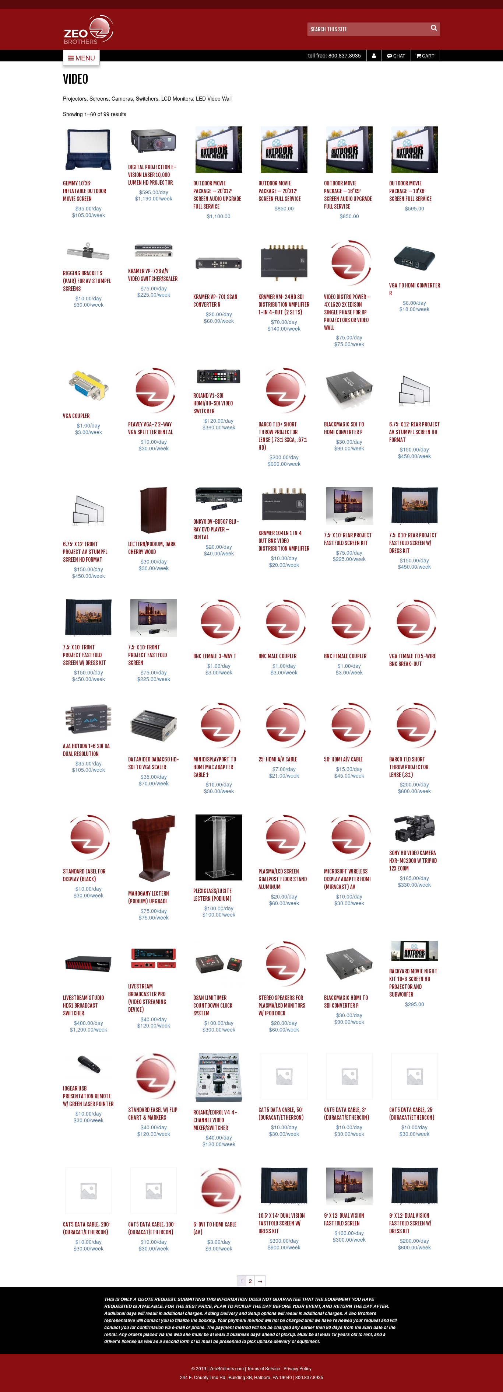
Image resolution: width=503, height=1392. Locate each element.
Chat (398, 55)
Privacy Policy (298, 1368)
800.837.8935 (344, 55)
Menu (85, 57)
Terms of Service (263, 1368)
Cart (427, 55)
